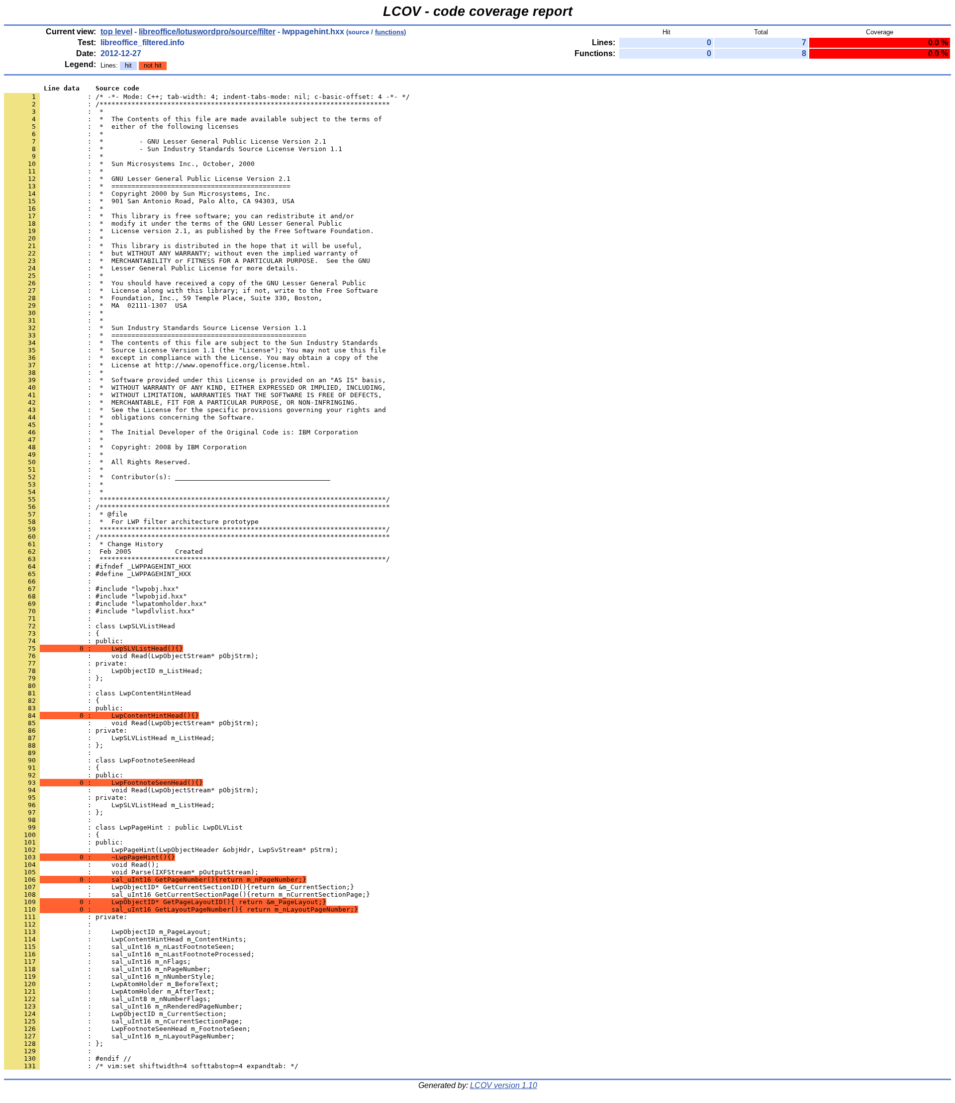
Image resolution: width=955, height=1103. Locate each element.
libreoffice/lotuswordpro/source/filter (207, 31)
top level (116, 31)
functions (389, 32)
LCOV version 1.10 (503, 1085)
